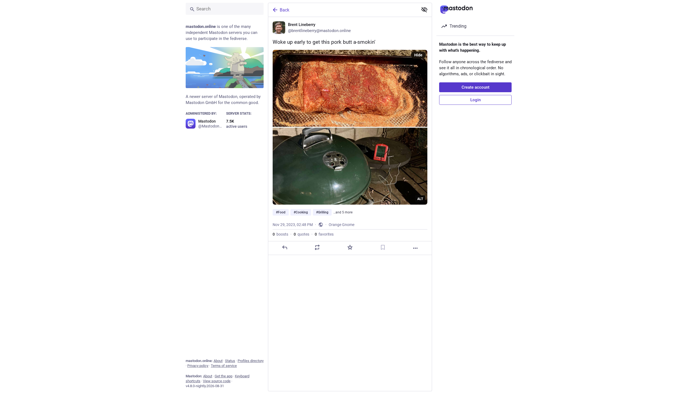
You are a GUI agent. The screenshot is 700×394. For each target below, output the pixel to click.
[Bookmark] (383, 247)
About (218, 361)
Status (230, 361)
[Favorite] (350, 247)
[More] (415, 248)
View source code (217, 381)
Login (475, 99)
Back (284, 10)
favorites (324, 234)
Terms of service (224, 366)
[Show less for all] (424, 9)
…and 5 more (342, 212)
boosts (280, 234)
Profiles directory (251, 361)
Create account (475, 87)
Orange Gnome (341, 224)
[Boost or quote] (317, 247)
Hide (418, 55)
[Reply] (284, 247)
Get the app (223, 376)
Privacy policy (197, 366)
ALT (420, 199)
